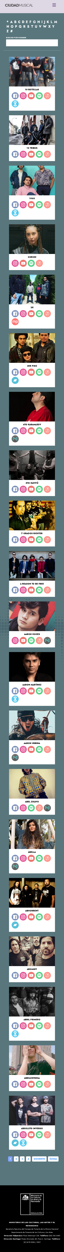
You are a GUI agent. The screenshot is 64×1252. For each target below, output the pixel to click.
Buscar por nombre (16, 37)
